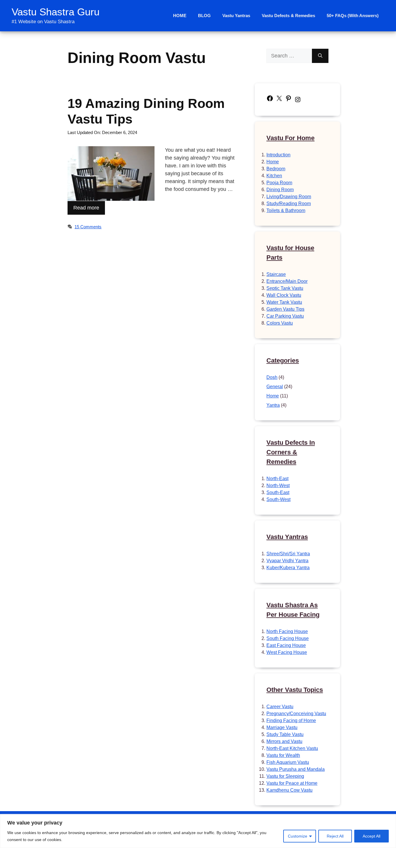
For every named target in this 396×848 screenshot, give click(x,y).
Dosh (271, 377)
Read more (86, 208)
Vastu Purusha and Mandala (295, 769)
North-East (277, 478)
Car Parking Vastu (285, 316)
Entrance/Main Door (287, 281)
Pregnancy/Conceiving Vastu (296, 713)
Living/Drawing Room (288, 196)
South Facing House (287, 638)
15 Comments (88, 226)
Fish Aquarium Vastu (287, 762)
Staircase (276, 274)
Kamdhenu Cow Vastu (289, 790)
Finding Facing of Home (291, 720)
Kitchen (274, 175)
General (274, 386)
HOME (179, 15)
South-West (278, 499)
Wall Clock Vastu (283, 295)
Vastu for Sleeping (285, 776)
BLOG (204, 15)
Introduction (278, 154)
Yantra (273, 405)
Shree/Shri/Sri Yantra (288, 553)
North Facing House (287, 631)
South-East (277, 492)
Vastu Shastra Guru (55, 11)
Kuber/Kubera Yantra (288, 567)
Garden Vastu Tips (285, 309)
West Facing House (286, 652)
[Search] (320, 56)
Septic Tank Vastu (284, 288)
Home (272, 161)
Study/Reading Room (288, 203)
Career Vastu (279, 706)
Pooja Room (279, 182)
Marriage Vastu (281, 727)
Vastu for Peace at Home (291, 783)
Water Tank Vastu (284, 302)
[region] (198, 831)
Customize (297, 836)
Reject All (335, 836)
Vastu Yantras (236, 15)
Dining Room (280, 189)
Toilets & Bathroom (285, 210)
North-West (278, 485)
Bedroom (275, 168)
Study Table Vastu (285, 734)
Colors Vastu (279, 323)
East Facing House (286, 645)
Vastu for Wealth (283, 755)
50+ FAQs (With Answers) (353, 15)
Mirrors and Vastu (284, 741)
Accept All (371, 836)
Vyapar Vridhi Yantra (287, 560)
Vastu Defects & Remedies (288, 15)
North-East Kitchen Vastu (292, 748)
